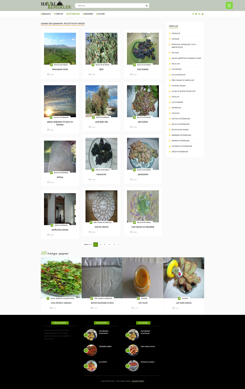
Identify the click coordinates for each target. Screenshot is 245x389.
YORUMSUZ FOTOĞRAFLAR (182, 146)
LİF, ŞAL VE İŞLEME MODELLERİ (183, 91)
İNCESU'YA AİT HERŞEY (61, 65)
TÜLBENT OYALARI (179, 86)
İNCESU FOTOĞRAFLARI (61, 173)
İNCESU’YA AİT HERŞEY (180, 130)
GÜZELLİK (175, 97)
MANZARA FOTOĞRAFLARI (181, 135)
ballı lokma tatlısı (148, 347)
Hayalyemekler (138, 381)
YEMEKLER (176, 33)
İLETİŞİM (101, 14)
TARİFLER (59, 14)
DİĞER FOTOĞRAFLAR (102, 117)
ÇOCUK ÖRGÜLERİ (178, 75)
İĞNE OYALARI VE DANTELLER (102, 222)
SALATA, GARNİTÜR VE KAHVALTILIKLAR (186, 58)
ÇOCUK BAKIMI (177, 102)
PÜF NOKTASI (177, 69)
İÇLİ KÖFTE (103, 362)
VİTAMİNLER (176, 108)
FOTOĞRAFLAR (74, 14)
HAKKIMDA (88, 14)
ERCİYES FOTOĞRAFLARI (61, 117)
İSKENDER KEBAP (105, 347)
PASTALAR (175, 39)
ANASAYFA (46, 14)
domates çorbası (147, 362)
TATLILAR (175, 53)
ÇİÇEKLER (175, 113)
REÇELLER (176, 64)
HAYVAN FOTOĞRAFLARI (181, 141)
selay (52, 75)
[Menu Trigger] (229, 5)
